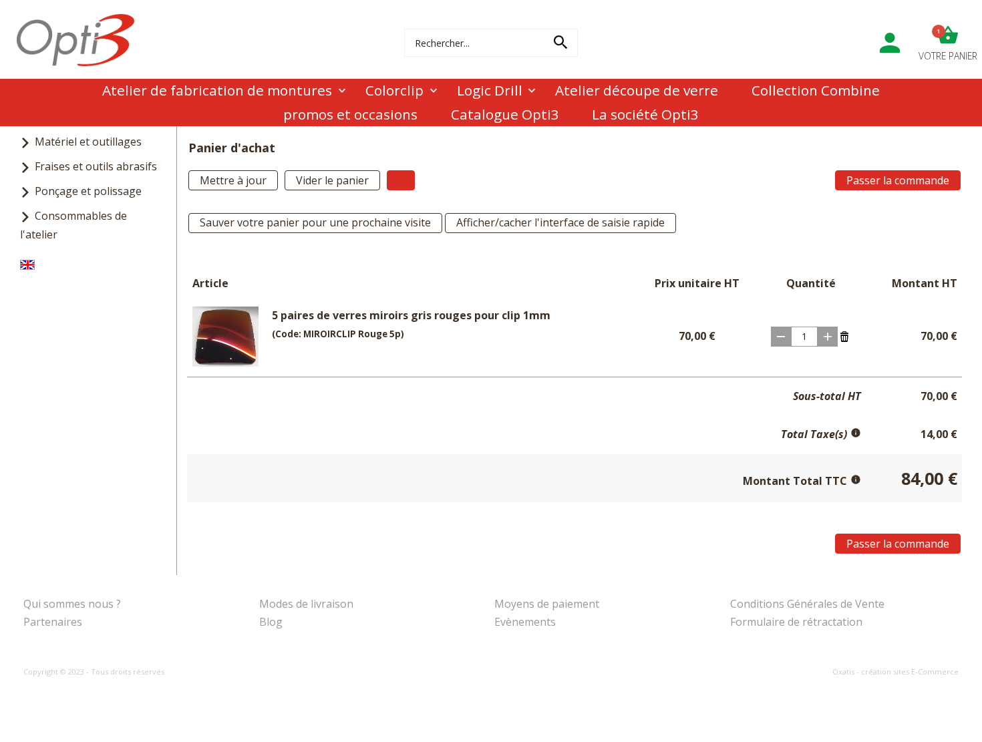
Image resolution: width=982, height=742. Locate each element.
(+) (828, 337)
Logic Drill (489, 90)
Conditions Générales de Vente (807, 603)
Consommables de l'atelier (73, 224)
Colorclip (394, 90)
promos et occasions (350, 114)
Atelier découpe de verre (636, 90)
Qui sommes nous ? (72, 603)
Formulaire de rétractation (796, 621)
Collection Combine (816, 90)
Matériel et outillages (88, 141)
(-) (781, 337)
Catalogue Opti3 (505, 114)
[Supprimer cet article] (844, 335)
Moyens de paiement (546, 603)
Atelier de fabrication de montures (217, 90)
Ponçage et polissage (88, 191)
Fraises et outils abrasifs (96, 166)
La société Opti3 (645, 114)
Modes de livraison (306, 603)
